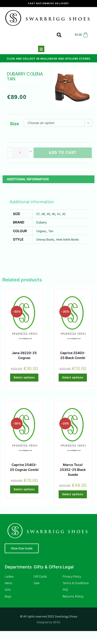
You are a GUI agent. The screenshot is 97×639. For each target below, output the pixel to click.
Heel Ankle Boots (67, 239)
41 (58, 214)
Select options (24, 377)
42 (63, 214)
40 (53, 214)
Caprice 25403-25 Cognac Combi (24, 467)
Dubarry (41, 222)
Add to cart (63, 152)
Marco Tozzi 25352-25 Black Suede (73, 469)
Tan (50, 231)
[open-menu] (41, 48)
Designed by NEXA (48, 622)
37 (38, 214)
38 (43, 214)
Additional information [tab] (28, 179)
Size (14, 123)
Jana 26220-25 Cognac (24, 355)
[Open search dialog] (56, 34)
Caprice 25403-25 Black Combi (72, 355)
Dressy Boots (45, 239)
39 (48, 214)
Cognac (41, 231)
